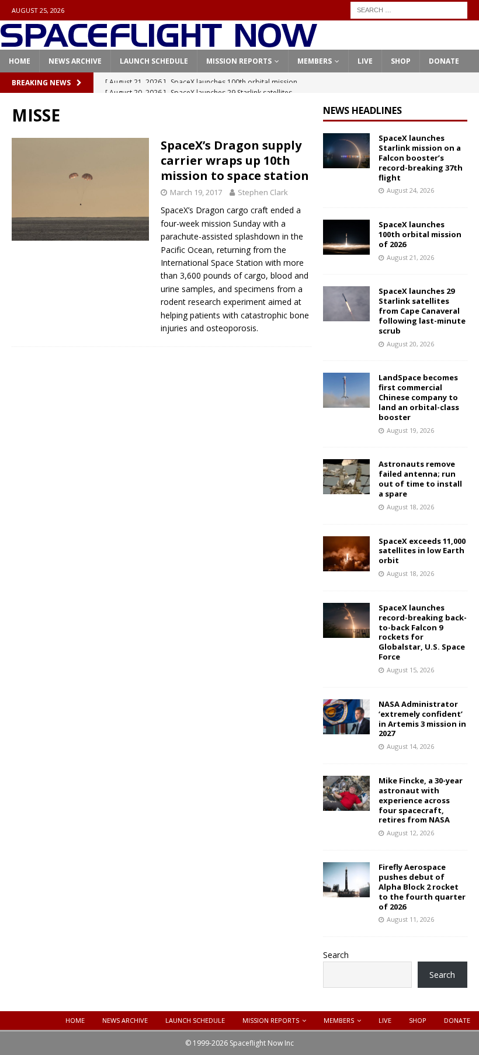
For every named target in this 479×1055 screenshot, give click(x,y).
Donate (444, 61)
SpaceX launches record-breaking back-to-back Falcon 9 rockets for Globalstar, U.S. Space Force (423, 632)
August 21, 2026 (410, 257)
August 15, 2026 (410, 669)
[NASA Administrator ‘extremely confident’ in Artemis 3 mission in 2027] (346, 716)
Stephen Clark (263, 192)
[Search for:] (408, 9)
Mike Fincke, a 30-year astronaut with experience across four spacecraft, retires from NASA (421, 800)
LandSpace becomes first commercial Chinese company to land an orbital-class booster (419, 397)
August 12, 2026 (410, 832)
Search (336, 954)
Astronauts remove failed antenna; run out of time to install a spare (420, 479)
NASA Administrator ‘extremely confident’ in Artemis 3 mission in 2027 (422, 719)
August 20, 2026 (410, 343)
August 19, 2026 (410, 430)
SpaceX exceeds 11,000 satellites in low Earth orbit (422, 551)
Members (314, 61)
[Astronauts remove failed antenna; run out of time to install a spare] (346, 476)
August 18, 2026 (410, 506)
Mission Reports (239, 61)
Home (19, 61)
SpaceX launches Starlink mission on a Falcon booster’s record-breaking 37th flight (421, 158)
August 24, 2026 (410, 190)
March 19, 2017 (196, 192)
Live (365, 61)
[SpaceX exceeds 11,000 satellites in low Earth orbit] (346, 553)
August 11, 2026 (410, 919)
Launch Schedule (154, 61)
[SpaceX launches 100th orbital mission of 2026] (346, 237)
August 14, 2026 (410, 746)
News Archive (75, 61)
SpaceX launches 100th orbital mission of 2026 (420, 234)
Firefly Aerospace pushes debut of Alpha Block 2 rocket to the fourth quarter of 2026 (422, 887)
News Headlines (362, 110)
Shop (401, 61)
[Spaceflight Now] (158, 42)
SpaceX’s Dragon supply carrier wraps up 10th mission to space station (235, 160)
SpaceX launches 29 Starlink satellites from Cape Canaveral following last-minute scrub (422, 311)
